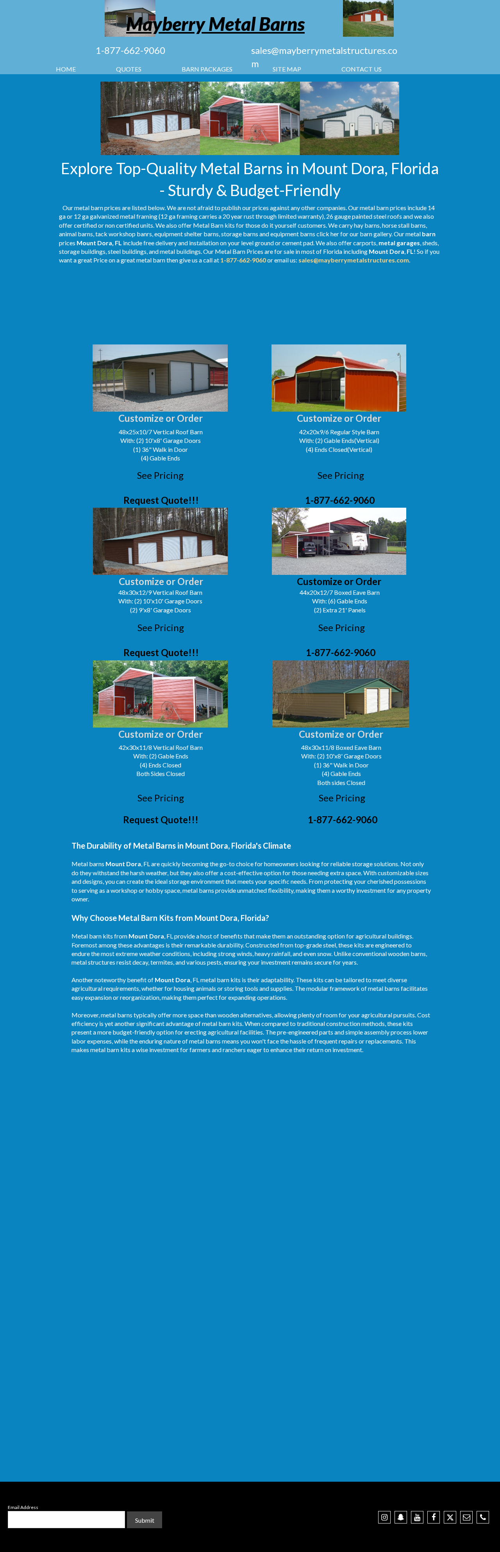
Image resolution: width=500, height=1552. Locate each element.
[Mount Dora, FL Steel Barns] (250, 118)
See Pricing (160, 475)
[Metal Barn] (349, 118)
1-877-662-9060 (130, 50)
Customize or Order (160, 418)
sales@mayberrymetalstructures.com (353, 260)
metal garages (399, 242)
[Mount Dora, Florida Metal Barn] (150, 118)
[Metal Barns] (368, 18)
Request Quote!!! (161, 500)
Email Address (23, 1507)
